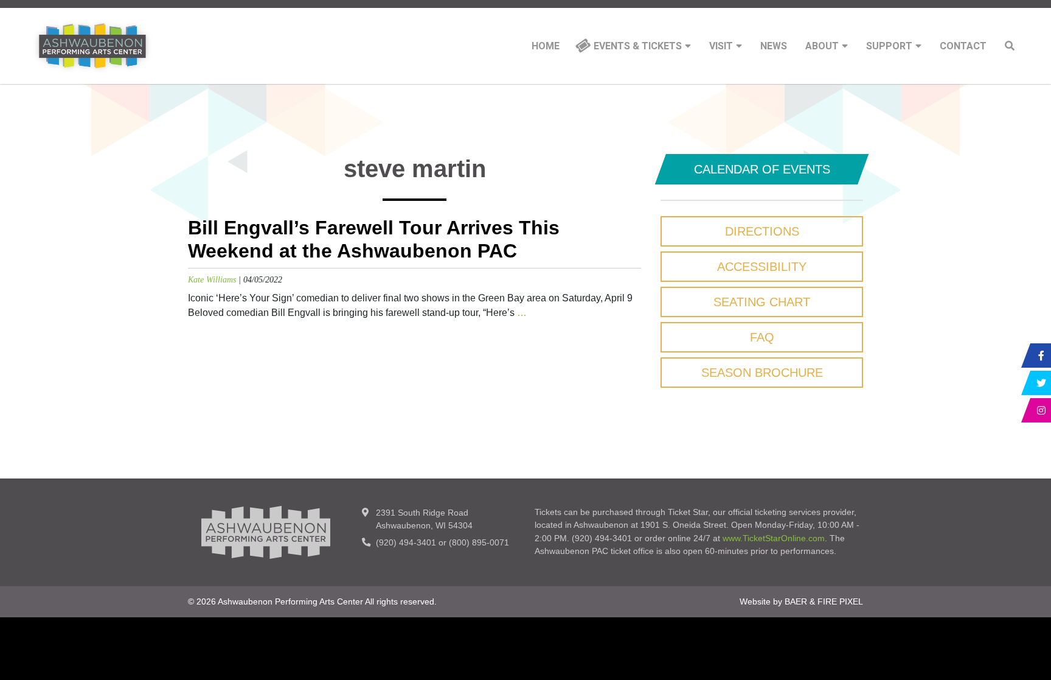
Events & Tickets (638, 46)
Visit (721, 46)
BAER (796, 601)
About (822, 46)
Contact (963, 46)
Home (546, 46)
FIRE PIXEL (840, 601)
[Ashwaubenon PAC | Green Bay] (92, 46)
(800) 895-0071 (479, 542)
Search (1010, 45)
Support (889, 46)
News (773, 46)
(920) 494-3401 (406, 542)
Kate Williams (212, 279)
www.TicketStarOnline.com (774, 538)
